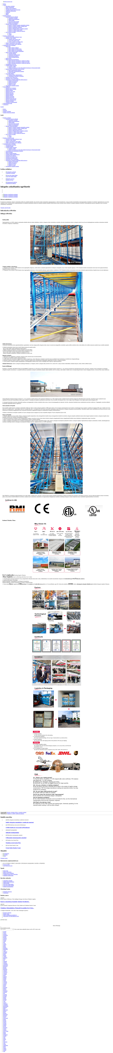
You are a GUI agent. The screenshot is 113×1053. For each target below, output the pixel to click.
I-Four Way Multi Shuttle (8, 884)
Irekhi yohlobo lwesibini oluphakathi (16, 51)
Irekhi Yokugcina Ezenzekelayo (12, 59)
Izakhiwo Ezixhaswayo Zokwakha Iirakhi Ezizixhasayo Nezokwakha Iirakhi (24, 67)
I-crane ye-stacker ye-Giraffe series (15, 41)
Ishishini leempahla (10, 93)
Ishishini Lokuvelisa (10, 96)
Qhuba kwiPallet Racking (13, 57)
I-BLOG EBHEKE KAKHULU (10, 915)
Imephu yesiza (6, 913)
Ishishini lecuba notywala (11, 98)
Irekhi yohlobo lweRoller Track (14, 48)
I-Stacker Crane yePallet (11, 38)
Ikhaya (4, 3)
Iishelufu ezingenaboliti (13, 80)
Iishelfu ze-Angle (11, 84)
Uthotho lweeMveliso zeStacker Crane (14, 37)
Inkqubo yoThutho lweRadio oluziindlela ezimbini (18, 25)
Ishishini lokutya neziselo (11, 89)
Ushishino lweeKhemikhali (11, 102)
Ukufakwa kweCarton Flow (11, 77)
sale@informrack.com (7, 865)
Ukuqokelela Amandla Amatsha (12, 85)
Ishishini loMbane (9, 95)
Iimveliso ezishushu (7, 912)
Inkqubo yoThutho (7, 15)
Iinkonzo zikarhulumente (11, 99)
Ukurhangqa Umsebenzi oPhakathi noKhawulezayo (16, 79)
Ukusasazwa (5, 104)
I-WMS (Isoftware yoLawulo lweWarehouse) (18, 827)
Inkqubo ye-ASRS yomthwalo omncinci (16, 31)
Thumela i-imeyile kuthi (5, 207)
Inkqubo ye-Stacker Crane (8, 35)
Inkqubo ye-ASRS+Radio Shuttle (15, 29)
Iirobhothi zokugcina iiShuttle (12, 16)
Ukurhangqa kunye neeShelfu (9, 45)
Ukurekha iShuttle (12, 53)
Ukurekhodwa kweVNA (11, 64)
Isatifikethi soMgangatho (11, 11)
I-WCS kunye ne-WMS (11, 32)
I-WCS (9, 33)
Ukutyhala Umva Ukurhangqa (12, 78)
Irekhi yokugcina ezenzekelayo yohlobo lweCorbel (18, 61)
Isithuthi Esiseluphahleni (13, 22)
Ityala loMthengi (6, 86)
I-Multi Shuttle (11, 20)
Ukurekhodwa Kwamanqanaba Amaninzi (14, 151)
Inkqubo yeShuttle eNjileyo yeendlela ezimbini (18, 28)
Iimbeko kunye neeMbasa (11, 8)
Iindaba (7, 13)
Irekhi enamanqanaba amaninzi (14, 70)
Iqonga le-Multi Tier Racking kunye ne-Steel (15, 69)
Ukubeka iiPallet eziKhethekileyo (15, 75)
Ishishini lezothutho (10, 101)
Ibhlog (7, 14)
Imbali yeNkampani (10, 7)
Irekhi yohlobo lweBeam (13, 47)
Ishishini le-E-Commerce (11, 88)
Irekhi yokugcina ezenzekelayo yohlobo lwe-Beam (18, 60)
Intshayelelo (5, 870)
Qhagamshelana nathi (7, 103)
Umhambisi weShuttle (13, 18)
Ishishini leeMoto (9, 90)
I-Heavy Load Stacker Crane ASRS (13, 43)
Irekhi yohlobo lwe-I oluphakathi (15, 50)
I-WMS (10, 34)
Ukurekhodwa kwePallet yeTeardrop (16, 76)
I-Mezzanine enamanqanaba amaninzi (16, 71)
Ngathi (4, 5)
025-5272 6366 (6, 864)
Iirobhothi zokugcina (7, 891)
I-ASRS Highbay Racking (11, 65)
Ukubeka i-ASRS (12, 66)
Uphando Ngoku (4, 858)
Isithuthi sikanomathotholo (13, 19)
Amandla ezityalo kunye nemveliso (13, 9)
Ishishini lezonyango (10, 97)
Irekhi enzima (8, 58)
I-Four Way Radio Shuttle (13, 21)
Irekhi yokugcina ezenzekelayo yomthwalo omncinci (19, 63)
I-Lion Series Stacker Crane (13, 848)
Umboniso (8, 12)
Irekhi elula (8, 46)
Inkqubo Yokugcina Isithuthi (11, 24)
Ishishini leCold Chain (10, 91)
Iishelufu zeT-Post (12, 83)
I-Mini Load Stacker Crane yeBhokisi (13, 44)
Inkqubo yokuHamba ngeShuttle (15, 27)
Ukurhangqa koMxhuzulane (14, 54)
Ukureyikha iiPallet (10, 73)
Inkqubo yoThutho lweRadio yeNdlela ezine (17, 26)
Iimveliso (5, 110)
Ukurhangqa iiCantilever (13, 56)
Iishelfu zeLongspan (12, 82)
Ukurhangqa (5, 892)
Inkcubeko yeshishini (10, 6)
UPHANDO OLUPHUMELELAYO (11, 916)
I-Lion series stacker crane (13, 40)
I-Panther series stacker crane (14, 39)
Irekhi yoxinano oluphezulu (11, 52)
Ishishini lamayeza (9, 92)
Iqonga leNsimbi (11, 72)
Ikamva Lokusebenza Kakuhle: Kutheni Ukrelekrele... (15, 901)
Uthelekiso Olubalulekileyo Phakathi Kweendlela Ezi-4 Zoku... (17, 908)
